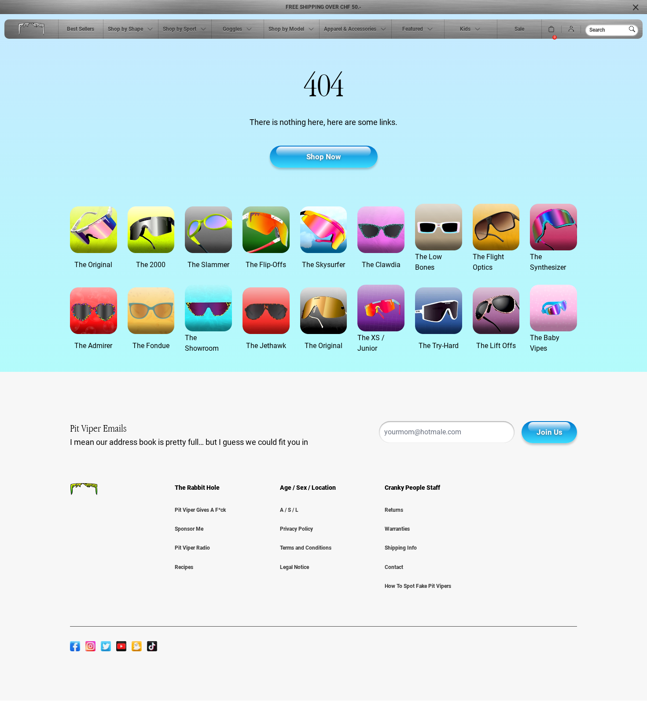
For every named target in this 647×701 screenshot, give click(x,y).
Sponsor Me (189, 529)
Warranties (397, 529)
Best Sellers (80, 29)
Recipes (184, 567)
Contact (394, 567)
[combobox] (611, 30)
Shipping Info (401, 548)
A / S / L (289, 510)
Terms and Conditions (305, 548)
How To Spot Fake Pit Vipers (418, 586)
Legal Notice (294, 567)
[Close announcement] (636, 7)
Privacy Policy (296, 529)
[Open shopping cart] (551, 29)
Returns (394, 510)
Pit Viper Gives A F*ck (200, 510)
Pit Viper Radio (192, 548)
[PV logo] (31, 29)
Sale (519, 29)
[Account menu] (571, 29)
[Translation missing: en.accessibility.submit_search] (634, 29)
